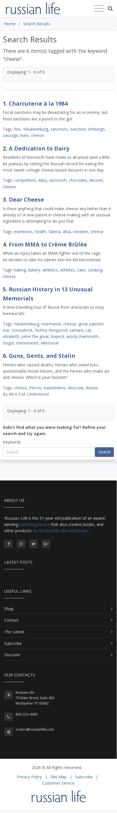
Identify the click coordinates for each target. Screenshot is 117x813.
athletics (50, 270)
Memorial (49, 343)
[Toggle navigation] (99, 8)
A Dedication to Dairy (39, 148)
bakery (34, 270)
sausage (10, 135)
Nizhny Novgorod (51, 330)
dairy (42, 180)
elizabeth (11, 336)
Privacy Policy (29, 776)
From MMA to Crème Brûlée (48, 244)
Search (104, 452)
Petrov (35, 387)
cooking (95, 270)
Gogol (8, 343)
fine (17, 129)
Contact (11, 620)
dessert (96, 180)
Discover (12, 654)
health (40, 231)
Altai (67, 231)
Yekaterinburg (35, 129)
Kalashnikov (54, 387)
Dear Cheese (26, 199)
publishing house (34, 524)
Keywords (12, 442)
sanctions (59, 129)
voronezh (58, 180)
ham (24, 135)
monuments (27, 343)
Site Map (58, 776)
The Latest (14, 631)
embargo (96, 129)
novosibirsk (22, 330)
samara (76, 330)
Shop (9, 608)
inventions (23, 231)
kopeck (57, 336)
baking (20, 270)
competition (25, 180)
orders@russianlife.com (35, 729)
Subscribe (13, 643)
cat (88, 330)
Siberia (54, 231)
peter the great (35, 336)
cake (81, 270)
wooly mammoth (82, 336)
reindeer (80, 231)
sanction (78, 129)
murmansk (51, 324)
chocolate (78, 180)
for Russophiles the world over (61, 530)
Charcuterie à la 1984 (38, 103)
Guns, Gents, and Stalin (42, 356)
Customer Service (58, 783)
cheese (37, 135)
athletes (67, 270)
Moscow (76, 387)
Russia (92, 387)
